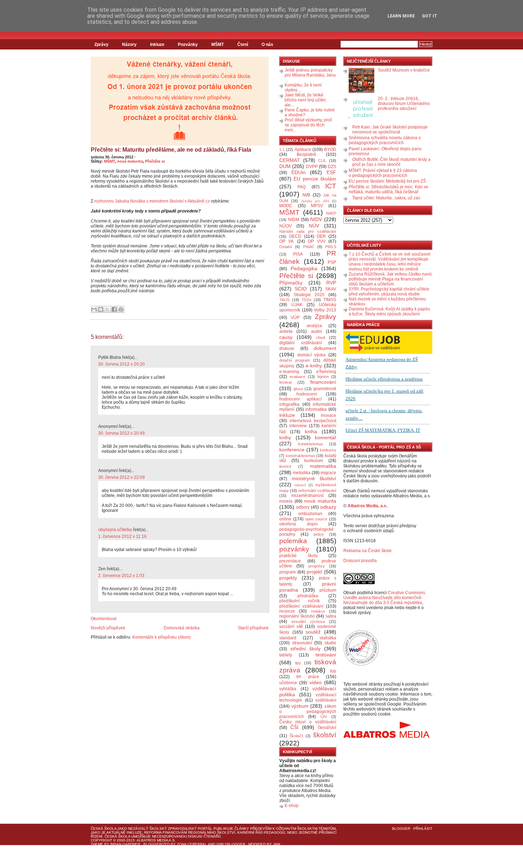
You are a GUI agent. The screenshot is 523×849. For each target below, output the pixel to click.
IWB (306, 195)
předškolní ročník (299, 600)
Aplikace (303, 149)
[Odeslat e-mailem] (93, 309)
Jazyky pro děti (315, 201)
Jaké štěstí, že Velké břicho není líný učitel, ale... (306, 100)
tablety (285, 655)
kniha (311, 431)
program (287, 572)
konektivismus (310, 444)
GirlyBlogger (230, 844)
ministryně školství (314, 478)
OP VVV (316, 241)
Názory (129, 44)
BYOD (330, 149)
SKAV (330, 289)
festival (285, 382)
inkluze (287, 415)
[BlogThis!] (100, 309)
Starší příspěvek (253, 627)
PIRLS (330, 247)
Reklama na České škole (367, 550)
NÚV (314, 226)
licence (285, 466)
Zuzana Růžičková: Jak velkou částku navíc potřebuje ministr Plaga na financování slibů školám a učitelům (390, 279)
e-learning (289, 371)
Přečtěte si (155, 161)
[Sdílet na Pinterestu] (121, 309)
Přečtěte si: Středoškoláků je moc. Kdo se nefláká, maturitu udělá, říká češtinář (388, 189)
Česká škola (103, 828)
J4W (276, 844)
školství (324, 735)
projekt (314, 572)
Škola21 (296, 736)
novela (285, 501)
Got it (429, 16)
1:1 (282, 149)
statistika (327, 637)
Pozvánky (188, 44)
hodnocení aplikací (300, 399)
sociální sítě (291, 626)
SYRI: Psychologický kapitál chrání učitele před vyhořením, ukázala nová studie (389, 292)
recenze (287, 611)
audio (316, 331)
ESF (331, 172)
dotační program (294, 360)
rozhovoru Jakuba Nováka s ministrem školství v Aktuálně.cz (152, 201)
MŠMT (217, 44)
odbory (303, 507)
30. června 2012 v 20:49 (121, 433)
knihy (285, 437)
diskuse (286, 348)
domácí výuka (311, 354)
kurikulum (313, 460)
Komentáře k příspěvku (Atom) (161, 637)
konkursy (328, 450)
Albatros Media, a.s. (367, 505)
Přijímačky (290, 282)
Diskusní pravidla (360, 560)
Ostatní (285, 247)
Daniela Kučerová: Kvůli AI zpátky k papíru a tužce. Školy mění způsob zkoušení (389, 311)
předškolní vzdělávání (301, 606)
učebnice (288, 682)
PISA (298, 254)
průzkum (327, 590)
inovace (328, 415)
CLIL (322, 160)
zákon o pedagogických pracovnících (307, 711)
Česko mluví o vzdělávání (307, 721)
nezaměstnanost (307, 495)
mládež (300, 485)
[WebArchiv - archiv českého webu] (361, 664)
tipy (298, 663)
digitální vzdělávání (300, 342)
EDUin (298, 172)
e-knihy (314, 365)
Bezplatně (306, 154)
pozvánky (294, 549)
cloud (320, 337)
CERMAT (289, 160)
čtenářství (327, 727)
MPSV (317, 205)
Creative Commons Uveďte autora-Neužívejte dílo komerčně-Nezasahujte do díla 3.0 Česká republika (384, 597)
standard (287, 637)
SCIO (301, 289)
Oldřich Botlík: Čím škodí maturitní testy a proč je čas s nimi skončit (391, 162)
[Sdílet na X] (107, 309)
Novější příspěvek (108, 627)
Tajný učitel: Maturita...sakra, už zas (386, 197)
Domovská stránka (182, 627)
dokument (325, 348)
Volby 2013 (325, 310)
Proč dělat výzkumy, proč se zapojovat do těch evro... (308, 124)
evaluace (297, 376)
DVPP (312, 166)
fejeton (323, 376)
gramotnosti (324, 388)
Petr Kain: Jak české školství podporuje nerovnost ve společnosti (390, 130)
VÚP (295, 317)
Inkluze (157, 44)
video (316, 682)
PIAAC (309, 247)
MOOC (285, 205)
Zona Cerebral (192, 844)
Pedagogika (304, 268)
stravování (302, 642)
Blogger (401, 828)
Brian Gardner (125, 844)
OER (321, 236)
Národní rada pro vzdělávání (307, 231)
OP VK (286, 241)
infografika (289, 404)
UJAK (296, 304)
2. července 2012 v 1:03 (121, 575)
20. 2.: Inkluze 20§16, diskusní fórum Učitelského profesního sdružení (404, 103)
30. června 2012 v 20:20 (121, 364)
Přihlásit (422, 828)
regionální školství (297, 616)
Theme (97, 844)
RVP (331, 282)
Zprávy (101, 44)
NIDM (293, 219)
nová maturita (130, 161)
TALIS (284, 300)
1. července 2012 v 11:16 (122, 536)
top (333, 671)
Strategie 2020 (309, 294)
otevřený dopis (298, 524)
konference (292, 449)
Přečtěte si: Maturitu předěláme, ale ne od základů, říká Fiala (171, 150)
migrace (328, 472)
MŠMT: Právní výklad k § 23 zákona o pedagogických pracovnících (383, 173)
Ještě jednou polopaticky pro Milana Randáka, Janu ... (310, 75)
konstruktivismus (300, 456)
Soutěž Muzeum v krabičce (404, 70)
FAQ (301, 186)
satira (331, 616)
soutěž (313, 632)
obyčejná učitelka (115, 529)
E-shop (292, 805)
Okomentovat (103, 618)
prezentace (290, 561)
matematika (323, 466)
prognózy (316, 566)
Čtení (242, 44)
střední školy (305, 648)
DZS (332, 166)
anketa (285, 331)
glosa (298, 389)
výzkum (299, 706)
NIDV (316, 219)
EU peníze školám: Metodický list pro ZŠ (387, 181)
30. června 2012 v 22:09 (121, 477)
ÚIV (324, 716)
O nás (267, 44)
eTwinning (326, 371)
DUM (285, 166)
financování (323, 382)
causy (285, 337)
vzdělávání (325, 700)
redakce (318, 611)
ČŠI (294, 727)
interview (298, 425)
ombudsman (310, 513)
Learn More (401, 16)
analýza (314, 325)
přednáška (307, 595)
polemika (293, 541)
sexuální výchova (308, 621)
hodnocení (306, 394)
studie (330, 642)
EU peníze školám (315, 179)
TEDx (307, 300)
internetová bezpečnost (313, 420)
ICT (330, 186)
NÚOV (285, 226)
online (285, 519)
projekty (288, 578)
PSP (332, 262)
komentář (325, 437)
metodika (302, 472)
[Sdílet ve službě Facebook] (114, 309)
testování (326, 654)
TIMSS (329, 299)
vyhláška (287, 688)
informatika (316, 409)
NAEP (331, 213)
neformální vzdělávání (317, 490)
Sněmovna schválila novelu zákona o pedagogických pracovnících (385, 140)
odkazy (328, 507)
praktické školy (298, 555)
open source (316, 519)
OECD (295, 236)
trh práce (307, 676)
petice (318, 534)
